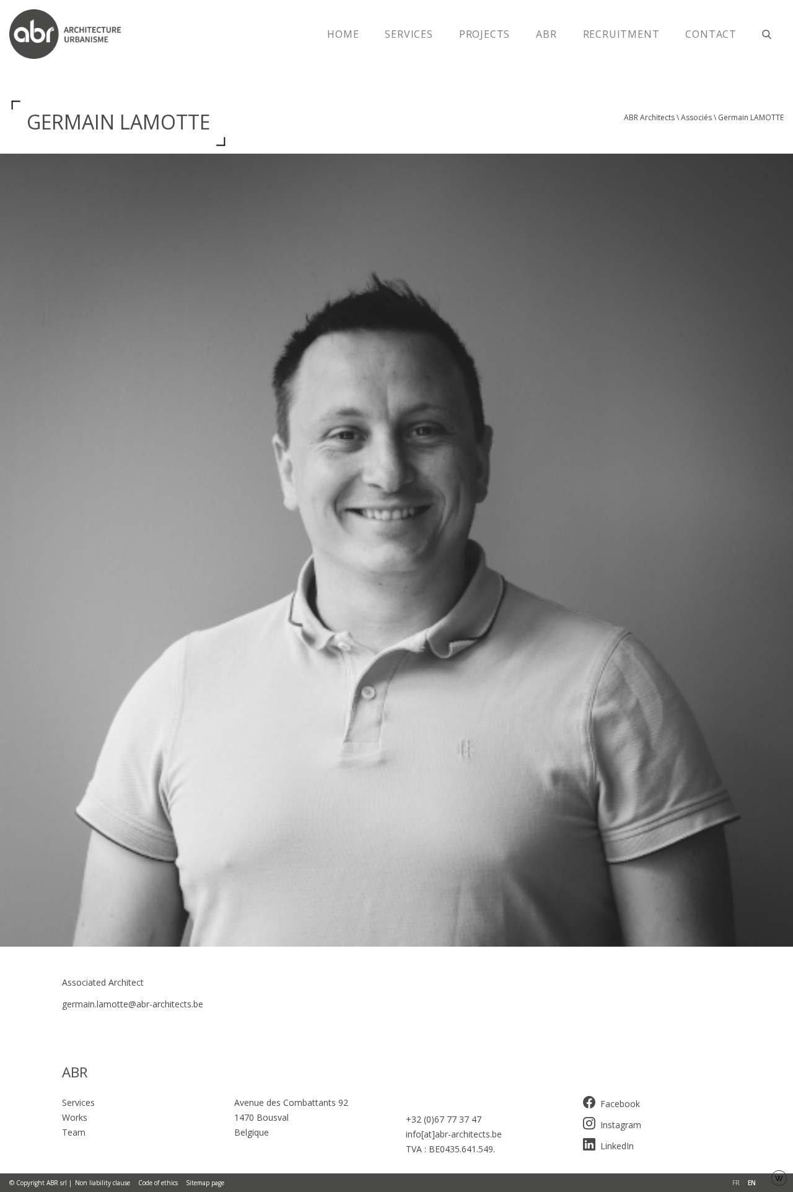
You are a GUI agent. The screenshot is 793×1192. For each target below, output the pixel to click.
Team (73, 1132)
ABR (546, 34)
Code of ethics (158, 1182)
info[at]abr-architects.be (454, 1134)
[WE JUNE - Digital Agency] (779, 1177)
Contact (711, 34)
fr (736, 1182)
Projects (484, 34)
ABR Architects (649, 117)
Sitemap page (205, 1182)
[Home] (71, 34)
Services (408, 34)
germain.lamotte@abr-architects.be (132, 1004)
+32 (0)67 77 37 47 (443, 1119)
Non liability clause (102, 1182)
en (752, 1182)
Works (74, 1117)
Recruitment (621, 34)
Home (343, 34)
